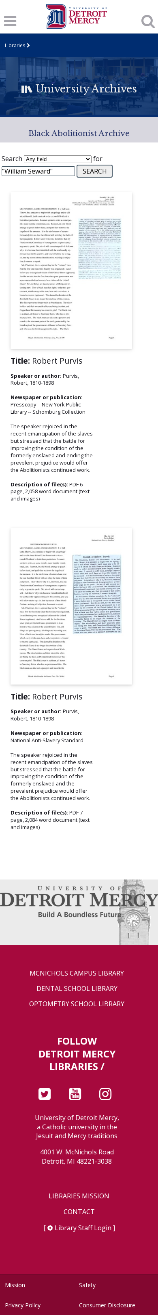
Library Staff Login (83, 1227)
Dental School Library (76, 989)
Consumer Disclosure (107, 1305)
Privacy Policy (23, 1305)
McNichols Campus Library (77, 973)
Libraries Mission (79, 1196)
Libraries (15, 45)
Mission (15, 1285)
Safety (87, 1285)
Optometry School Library (76, 1004)
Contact (79, 1212)
